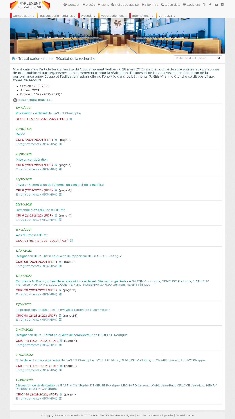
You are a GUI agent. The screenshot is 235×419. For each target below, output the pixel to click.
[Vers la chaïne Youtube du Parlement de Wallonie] (216, 4)
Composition (22, 15)
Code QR (193, 4)
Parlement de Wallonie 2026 (73, 415)
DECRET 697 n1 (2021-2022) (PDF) (42, 119)
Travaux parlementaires (56, 15)
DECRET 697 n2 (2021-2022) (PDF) (42, 240)
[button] (219, 58)
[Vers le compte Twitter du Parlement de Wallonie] (204, 4)
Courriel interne (185, 415)
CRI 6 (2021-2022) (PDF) (34, 140)
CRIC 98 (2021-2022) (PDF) (36, 262)
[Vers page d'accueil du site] (30, 4)
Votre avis (165, 15)
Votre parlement (113, 15)
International (141, 15)
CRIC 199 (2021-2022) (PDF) (37, 394)
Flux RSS (151, 4)
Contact (73, 4)
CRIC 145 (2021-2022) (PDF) (37, 340)
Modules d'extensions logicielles (154, 415)
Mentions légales (124, 415)
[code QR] (71, 119)
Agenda (87, 15)
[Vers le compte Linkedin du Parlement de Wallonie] (222, 4)
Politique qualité (126, 4)
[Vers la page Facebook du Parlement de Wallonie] (210, 4)
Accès (90, 4)
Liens (104, 4)
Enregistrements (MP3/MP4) (36, 144)
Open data (172, 4)
